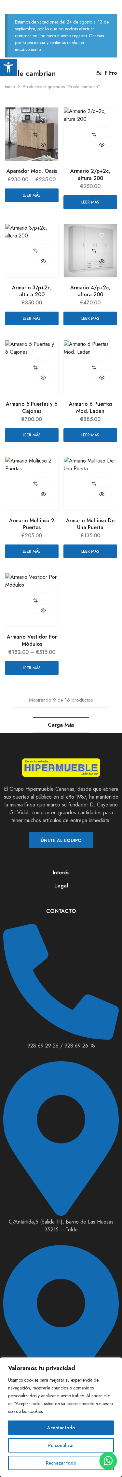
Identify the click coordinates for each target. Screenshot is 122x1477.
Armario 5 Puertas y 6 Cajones (32, 407)
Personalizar (61, 1445)
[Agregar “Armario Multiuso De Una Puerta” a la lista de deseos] (101, 469)
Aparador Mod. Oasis (32, 171)
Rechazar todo (61, 1463)
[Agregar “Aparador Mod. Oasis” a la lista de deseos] (43, 119)
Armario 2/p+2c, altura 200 (90, 174)
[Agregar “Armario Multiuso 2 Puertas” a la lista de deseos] (43, 469)
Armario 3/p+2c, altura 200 (32, 291)
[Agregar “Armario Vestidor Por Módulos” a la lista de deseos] (43, 585)
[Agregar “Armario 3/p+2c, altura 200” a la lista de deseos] (43, 236)
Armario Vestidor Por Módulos (32, 640)
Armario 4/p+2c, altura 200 (90, 291)
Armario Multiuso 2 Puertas (31, 524)
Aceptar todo (61, 1427)
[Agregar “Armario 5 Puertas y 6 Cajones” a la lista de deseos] (43, 352)
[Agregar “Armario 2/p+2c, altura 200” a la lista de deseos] (101, 119)
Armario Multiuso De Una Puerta (90, 524)
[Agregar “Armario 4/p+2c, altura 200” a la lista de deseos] (101, 236)
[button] (43, 135)
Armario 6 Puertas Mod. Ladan (90, 407)
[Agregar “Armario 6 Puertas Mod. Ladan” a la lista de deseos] (101, 352)
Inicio (10, 86)
